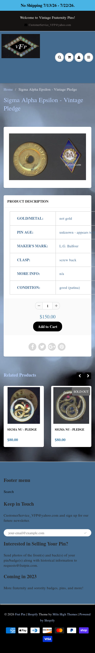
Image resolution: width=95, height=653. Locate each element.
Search (9, 491)
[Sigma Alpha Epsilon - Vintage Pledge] (47, 157)
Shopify (33, 614)
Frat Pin (20, 614)
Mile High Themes (65, 614)
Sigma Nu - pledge (22, 429)
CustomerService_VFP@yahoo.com (50, 25)
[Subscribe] (85, 533)
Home (8, 89)
